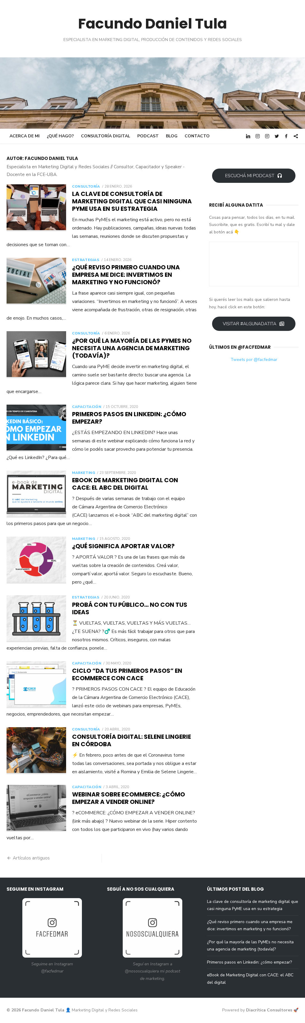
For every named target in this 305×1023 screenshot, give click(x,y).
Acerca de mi (25, 136)
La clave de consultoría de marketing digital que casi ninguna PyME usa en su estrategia (132, 201)
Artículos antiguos (31, 858)
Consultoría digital (105, 136)
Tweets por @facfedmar (254, 359)
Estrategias (85, 259)
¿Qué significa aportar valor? (123, 546)
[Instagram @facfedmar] (257, 135)
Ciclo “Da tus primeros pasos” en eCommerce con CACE (127, 674)
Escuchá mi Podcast (249, 176)
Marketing (83, 472)
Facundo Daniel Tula (152, 24)
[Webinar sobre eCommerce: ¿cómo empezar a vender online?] (36, 808)
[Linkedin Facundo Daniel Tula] (248, 135)
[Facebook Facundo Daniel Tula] (286, 135)
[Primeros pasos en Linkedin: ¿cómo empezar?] (36, 428)
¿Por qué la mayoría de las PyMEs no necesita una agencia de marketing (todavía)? (132, 348)
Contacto (197, 136)
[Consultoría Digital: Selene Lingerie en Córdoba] (36, 750)
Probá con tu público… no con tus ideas (129, 608)
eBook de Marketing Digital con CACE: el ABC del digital (125, 484)
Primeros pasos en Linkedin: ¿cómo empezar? (129, 418)
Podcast (148, 136)
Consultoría (86, 186)
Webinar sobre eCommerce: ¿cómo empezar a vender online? (128, 798)
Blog (172, 136)
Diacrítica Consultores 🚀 (272, 1010)
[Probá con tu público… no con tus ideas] (36, 618)
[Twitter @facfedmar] (276, 135)
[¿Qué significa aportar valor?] (36, 560)
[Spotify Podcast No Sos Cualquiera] (295, 135)
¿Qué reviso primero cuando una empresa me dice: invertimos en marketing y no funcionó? (126, 274)
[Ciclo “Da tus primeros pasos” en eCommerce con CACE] (36, 684)
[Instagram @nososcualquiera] (267, 135)
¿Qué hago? (60, 136)
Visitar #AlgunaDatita (249, 324)
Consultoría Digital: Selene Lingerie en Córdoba (131, 740)
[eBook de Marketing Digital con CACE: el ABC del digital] (36, 494)
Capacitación (86, 406)
